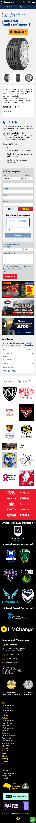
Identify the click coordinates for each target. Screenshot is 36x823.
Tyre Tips (5, 715)
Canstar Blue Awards (9, 773)
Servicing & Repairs (8, 736)
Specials (5, 746)
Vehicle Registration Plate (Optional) (11, 246)
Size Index (5, 771)
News (4, 756)
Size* (5, 176)
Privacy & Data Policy (13, 813)
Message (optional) (9, 253)
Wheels (5, 718)
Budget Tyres (6, 776)
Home (5, 14)
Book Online (7, 751)
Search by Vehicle (8, 705)
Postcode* (6, 202)
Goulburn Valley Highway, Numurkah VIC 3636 (16, 650)
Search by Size (7, 708)
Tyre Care (5, 713)
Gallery (5, 759)
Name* (5, 182)
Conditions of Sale (25, 813)
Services (5, 726)
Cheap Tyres (6, 778)
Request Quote (10, 276)
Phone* (5, 189)
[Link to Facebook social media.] (18, 818)
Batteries (5, 731)
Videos (5, 761)
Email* (5, 195)
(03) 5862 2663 (12, 655)
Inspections (6, 733)
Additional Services (8, 743)
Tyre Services (6, 738)
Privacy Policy (12, 269)
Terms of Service (25, 269)
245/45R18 (29, 350)
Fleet (4, 753)
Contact (5, 748)
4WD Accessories (8, 728)
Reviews (5, 764)
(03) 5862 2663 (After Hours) (14, 659)
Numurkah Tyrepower (19, 7)
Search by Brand (7, 710)
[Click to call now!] (24, 2)
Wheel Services (7, 741)
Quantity (27, 176)
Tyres (4, 703)
